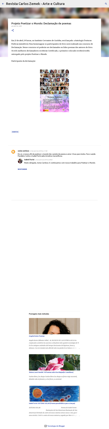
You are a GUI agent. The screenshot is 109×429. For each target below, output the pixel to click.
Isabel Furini (29, 160)
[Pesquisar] (67, 3)
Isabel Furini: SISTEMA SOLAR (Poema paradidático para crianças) (52, 403)
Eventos (15, 132)
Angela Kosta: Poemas (36, 336)
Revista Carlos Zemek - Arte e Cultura (35, 4)
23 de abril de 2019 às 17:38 (38, 151)
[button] (12, 30)
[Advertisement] (54, 224)
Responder (22, 169)
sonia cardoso (23, 151)
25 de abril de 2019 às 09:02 (43, 159)
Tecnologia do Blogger (56, 426)
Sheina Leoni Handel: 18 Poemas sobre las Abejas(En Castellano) (51, 372)
